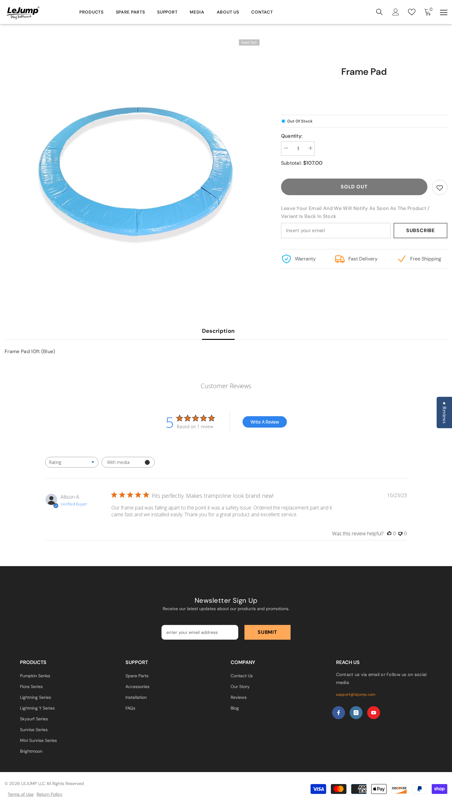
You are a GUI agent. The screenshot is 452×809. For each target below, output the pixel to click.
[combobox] (71, 462)
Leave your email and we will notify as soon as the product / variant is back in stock (355, 212)
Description (218, 331)
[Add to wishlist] (439, 187)
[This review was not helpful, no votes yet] (400, 533)
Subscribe (420, 230)
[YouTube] (373, 712)
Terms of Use (21, 794)
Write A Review (265, 422)
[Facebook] (338, 712)
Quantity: (292, 136)
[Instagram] (356, 712)
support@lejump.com (356, 694)
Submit (267, 632)
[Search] (379, 12)
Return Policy (49, 794)
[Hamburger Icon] (443, 12)
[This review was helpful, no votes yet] (389, 533)
